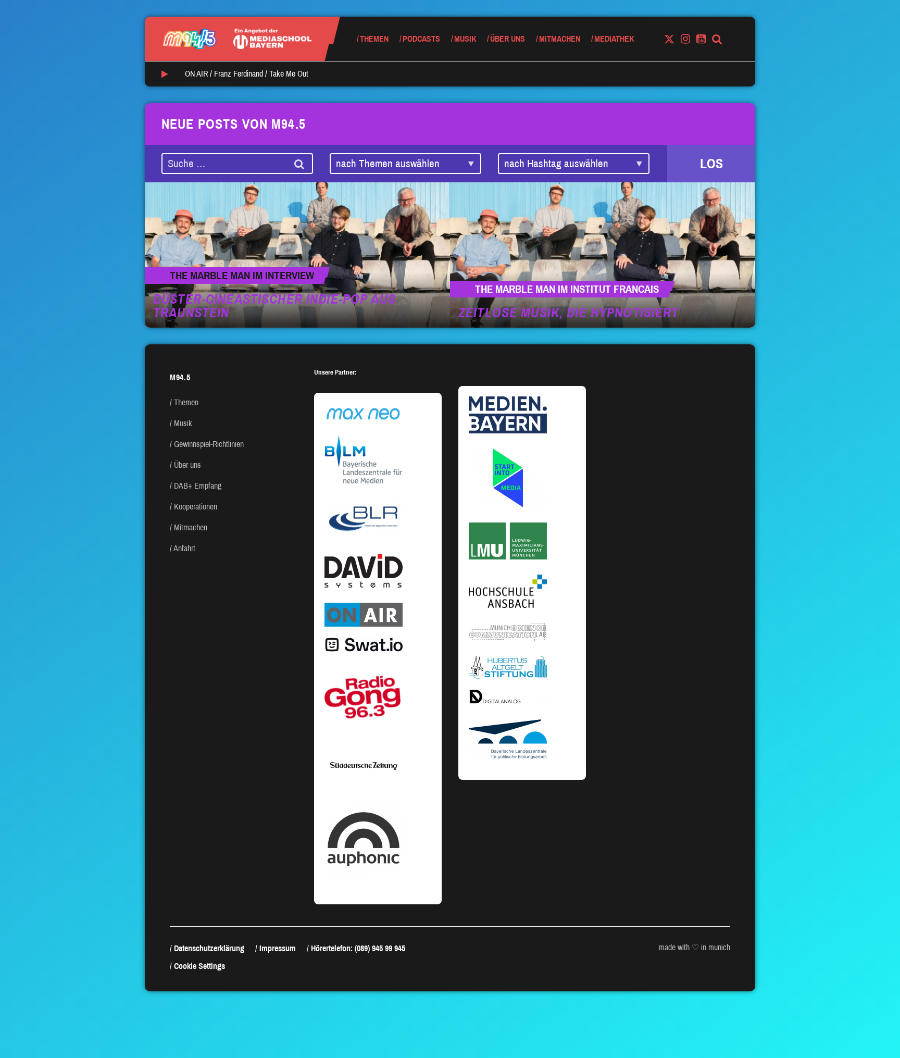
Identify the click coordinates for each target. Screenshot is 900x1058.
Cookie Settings (199, 966)
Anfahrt (184, 548)
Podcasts (421, 38)
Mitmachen (559, 38)
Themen (374, 38)
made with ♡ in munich (694, 947)
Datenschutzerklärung (209, 948)
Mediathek (614, 38)
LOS (711, 163)
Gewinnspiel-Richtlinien (209, 444)
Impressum (277, 948)
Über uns (507, 38)
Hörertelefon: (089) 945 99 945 (358, 948)
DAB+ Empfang (197, 485)
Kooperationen (195, 506)
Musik (465, 38)
